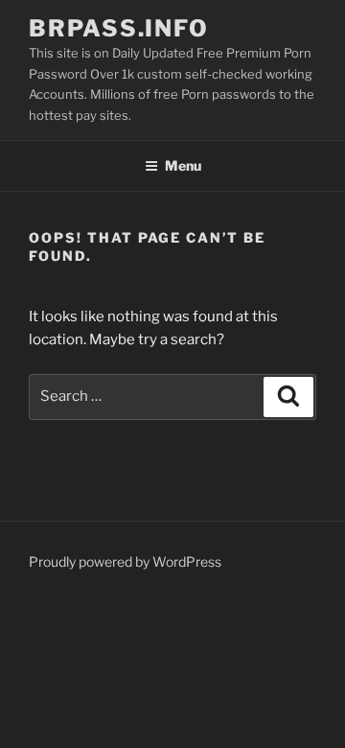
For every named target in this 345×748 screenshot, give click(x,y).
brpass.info (119, 28)
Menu (183, 165)
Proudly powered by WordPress (125, 561)
